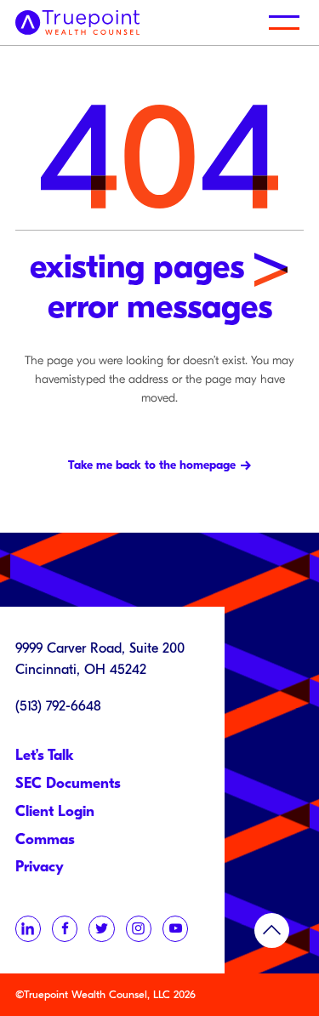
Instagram (138, 928)
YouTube (175, 928)
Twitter (101, 928)
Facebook (64, 928)
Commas (45, 839)
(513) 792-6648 (58, 706)
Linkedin (28, 928)
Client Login (54, 811)
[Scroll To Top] (271, 930)
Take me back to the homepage (152, 465)
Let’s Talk (44, 755)
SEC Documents (68, 783)
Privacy (39, 867)
